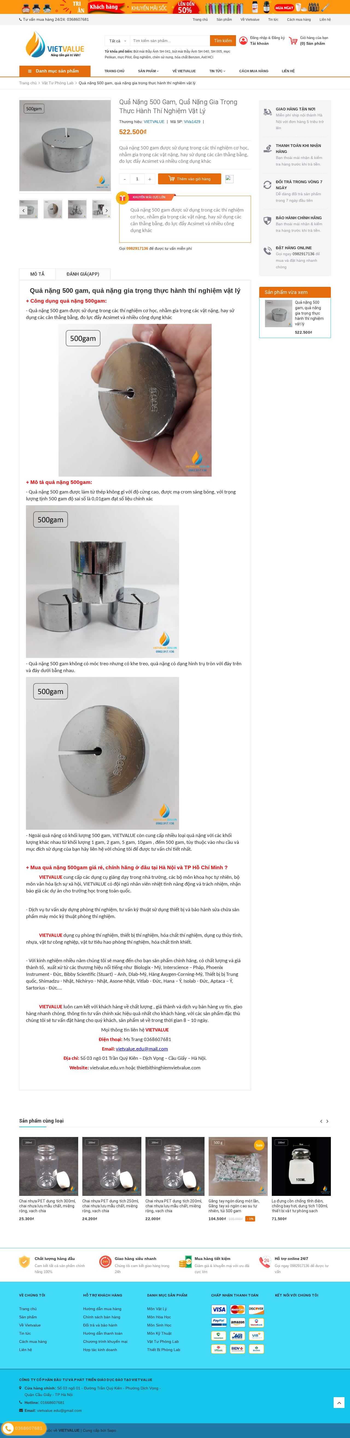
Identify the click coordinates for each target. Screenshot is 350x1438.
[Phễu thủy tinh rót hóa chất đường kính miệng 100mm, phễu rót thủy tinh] (301, 1166)
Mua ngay (30, 1228)
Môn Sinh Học (159, 1325)
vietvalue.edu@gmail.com (59, 1410)
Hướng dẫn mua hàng (102, 1309)
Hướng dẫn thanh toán (102, 1333)
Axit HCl (207, 57)
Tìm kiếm (223, 40)
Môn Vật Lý (157, 1309)
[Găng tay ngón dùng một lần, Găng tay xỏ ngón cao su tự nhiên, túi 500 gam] (175, 1166)
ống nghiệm (142, 57)
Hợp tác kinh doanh (100, 1349)
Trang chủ (200, 20)
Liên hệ (325, 20)
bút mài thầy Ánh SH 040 (190, 51)
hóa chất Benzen (187, 57)
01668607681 (52, 1402)
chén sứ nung (163, 57)
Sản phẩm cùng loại (41, 1121)
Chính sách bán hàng (101, 1317)
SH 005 (216, 51)
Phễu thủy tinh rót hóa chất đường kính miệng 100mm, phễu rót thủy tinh (300, 1206)
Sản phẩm (224, 20)
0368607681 (78, 19)
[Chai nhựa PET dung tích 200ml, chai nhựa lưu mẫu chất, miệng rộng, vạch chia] (111, 1166)
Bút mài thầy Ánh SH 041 (152, 51)
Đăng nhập (258, 38)
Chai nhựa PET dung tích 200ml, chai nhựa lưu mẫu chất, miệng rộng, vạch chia (110, 1206)
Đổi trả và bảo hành (100, 1325)
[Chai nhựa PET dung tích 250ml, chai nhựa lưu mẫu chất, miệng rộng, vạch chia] (48, 1166)
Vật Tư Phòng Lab (163, 1341)
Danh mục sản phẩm (57, 71)
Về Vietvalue (250, 20)
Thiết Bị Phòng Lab (163, 1349)
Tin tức (273, 20)
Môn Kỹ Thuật (159, 1333)
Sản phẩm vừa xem (286, 292)
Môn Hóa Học (159, 1317)
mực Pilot (125, 57)
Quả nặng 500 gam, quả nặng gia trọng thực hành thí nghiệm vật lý (309, 313)
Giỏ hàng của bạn (314, 38)
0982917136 (137, 248)
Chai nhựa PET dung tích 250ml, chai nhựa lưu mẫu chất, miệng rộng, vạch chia (47, 1206)
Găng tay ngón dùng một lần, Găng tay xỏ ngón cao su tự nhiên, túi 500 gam (170, 1206)
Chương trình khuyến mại (105, 1341)
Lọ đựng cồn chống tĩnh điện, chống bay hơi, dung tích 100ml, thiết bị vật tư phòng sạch (237, 1206)
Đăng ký (278, 38)
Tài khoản (259, 43)
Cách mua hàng (299, 20)
